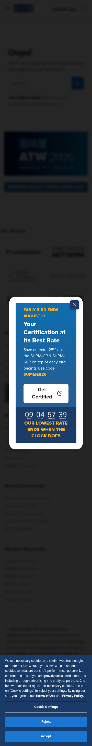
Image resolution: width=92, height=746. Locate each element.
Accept (46, 736)
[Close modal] (74, 304)
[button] (46, 393)
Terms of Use (45, 696)
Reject (46, 721)
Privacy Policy (72, 696)
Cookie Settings (46, 707)
